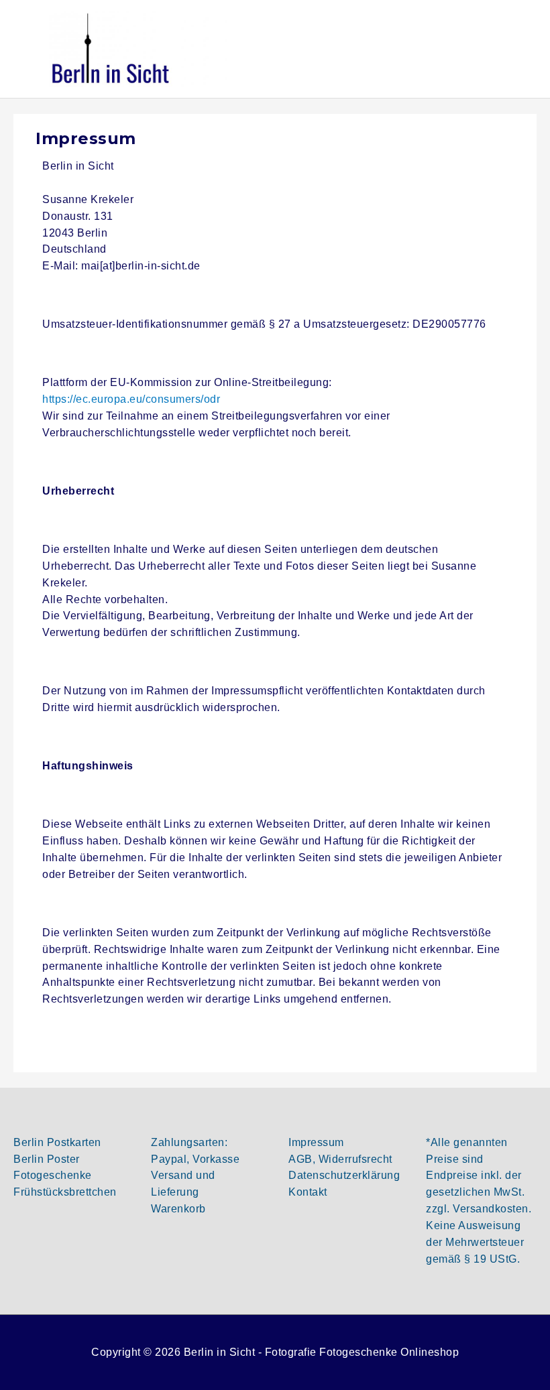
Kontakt (307, 1192)
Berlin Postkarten (57, 1142)
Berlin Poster (46, 1159)
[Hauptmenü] (521, 48)
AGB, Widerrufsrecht (340, 1159)
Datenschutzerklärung (344, 1175)
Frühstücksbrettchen (65, 1192)
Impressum (316, 1142)
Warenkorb (178, 1208)
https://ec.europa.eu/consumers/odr (131, 399)
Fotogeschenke (52, 1175)
